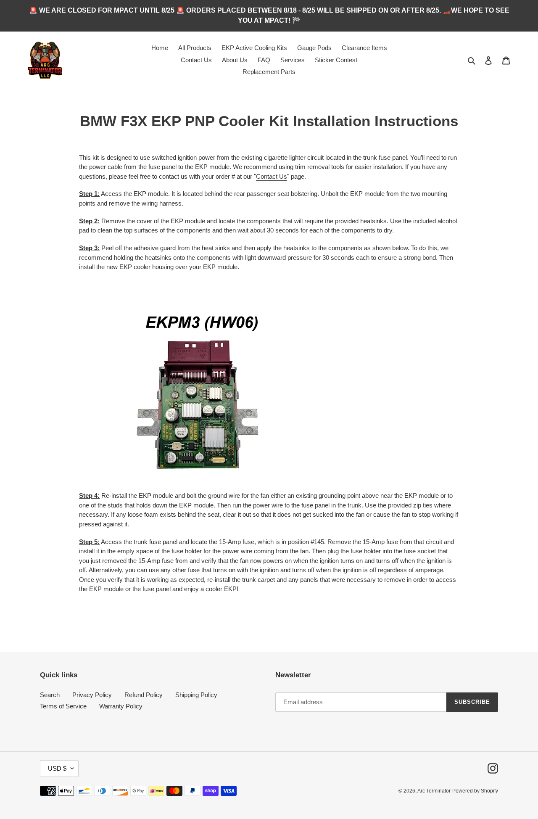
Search (50, 694)
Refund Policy (143, 694)
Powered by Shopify (475, 791)
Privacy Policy (92, 694)
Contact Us (271, 176)
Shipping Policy (196, 694)
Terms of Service (63, 706)
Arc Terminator (434, 791)
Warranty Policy (120, 706)
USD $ (57, 768)
